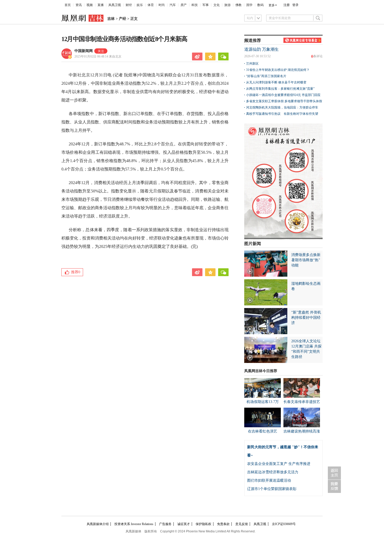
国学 (249, 5)
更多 (272, 5)
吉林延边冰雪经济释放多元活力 (272, 472)
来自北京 (97, 56)
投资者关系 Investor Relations (133, 524)
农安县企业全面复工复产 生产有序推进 (278, 464)
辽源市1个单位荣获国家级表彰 (271, 489)
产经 (122, 19)
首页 (68, 5)
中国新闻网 (83, 51)
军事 (205, 5)
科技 (194, 5)
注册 (286, 5)
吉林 (111, 19)
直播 (100, 5)
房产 (184, 5)
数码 (260, 5)
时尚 (162, 5)
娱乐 (140, 5)
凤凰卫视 (114, 5)
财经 (129, 5)
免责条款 (223, 524)
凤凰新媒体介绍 (98, 524)
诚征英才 (183, 524)
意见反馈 (241, 524)
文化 (216, 5)
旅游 (227, 5)
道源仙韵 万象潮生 (261, 49)
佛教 (238, 5)
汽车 (173, 5)
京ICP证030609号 (284, 524)
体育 (151, 5)
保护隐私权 (203, 524)
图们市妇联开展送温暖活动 (269, 480)
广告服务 (165, 524)
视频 (89, 5)
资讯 (78, 5)
